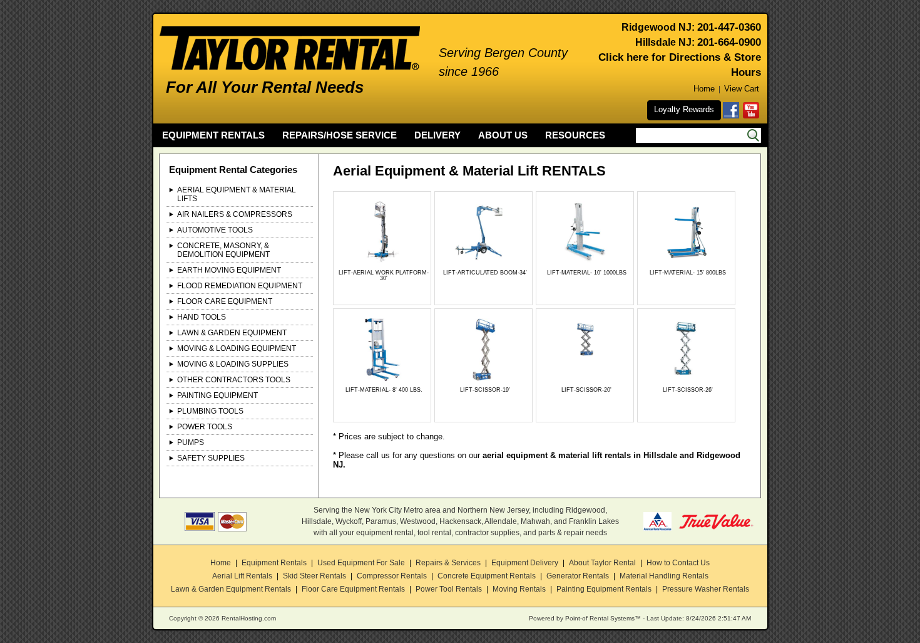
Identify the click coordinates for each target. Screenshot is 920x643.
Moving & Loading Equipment (236, 348)
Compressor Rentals (392, 576)
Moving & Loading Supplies (233, 364)
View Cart (741, 88)
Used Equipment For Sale (361, 562)
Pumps (190, 442)
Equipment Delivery (524, 562)
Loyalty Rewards (684, 109)
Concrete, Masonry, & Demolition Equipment (223, 250)
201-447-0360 (729, 27)
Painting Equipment (217, 395)
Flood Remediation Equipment (239, 285)
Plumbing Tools (210, 411)
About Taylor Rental (602, 562)
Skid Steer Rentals (314, 576)
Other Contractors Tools (233, 379)
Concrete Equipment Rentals (486, 576)
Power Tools (204, 426)
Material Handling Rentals (664, 576)
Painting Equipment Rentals (604, 589)
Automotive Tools (215, 230)
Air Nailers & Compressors (234, 214)
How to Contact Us (678, 562)
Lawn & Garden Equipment (232, 332)
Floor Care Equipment (224, 301)
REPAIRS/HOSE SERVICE (339, 135)
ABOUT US (503, 135)
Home (704, 88)
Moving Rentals (519, 589)
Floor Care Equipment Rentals (353, 589)
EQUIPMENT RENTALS (213, 135)
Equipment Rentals (274, 562)
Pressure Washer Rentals (705, 589)
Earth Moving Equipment (229, 270)
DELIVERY (437, 135)
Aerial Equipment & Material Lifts (236, 194)
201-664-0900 (729, 42)
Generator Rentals (577, 576)
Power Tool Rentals (449, 589)
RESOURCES (575, 135)
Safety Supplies (211, 458)
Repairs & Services (448, 562)
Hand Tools (201, 317)
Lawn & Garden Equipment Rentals (231, 589)
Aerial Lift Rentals (242, 576)
